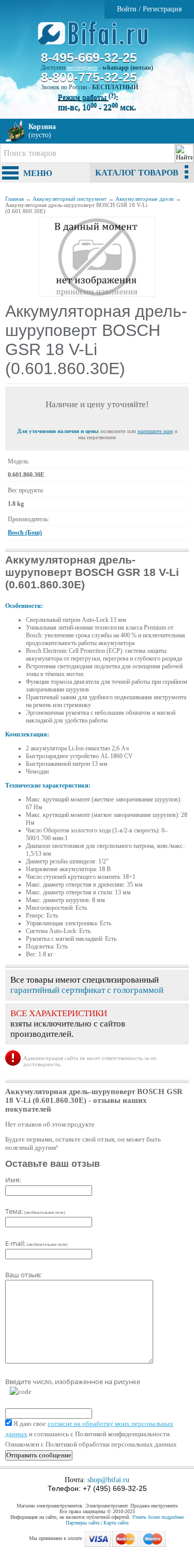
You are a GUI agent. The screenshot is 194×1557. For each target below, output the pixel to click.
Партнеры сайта (82, 1523)
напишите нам (155, 431)
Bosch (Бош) (25, 532)
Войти (127, 9)
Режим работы (87, 97)
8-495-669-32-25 (89, 57)
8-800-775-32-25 (89, 77)
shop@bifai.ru (108, 1480)
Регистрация (162, 9)
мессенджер (82, 67)
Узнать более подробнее (158, 1517)
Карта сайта (115, 1523)
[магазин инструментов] (97, 39)
